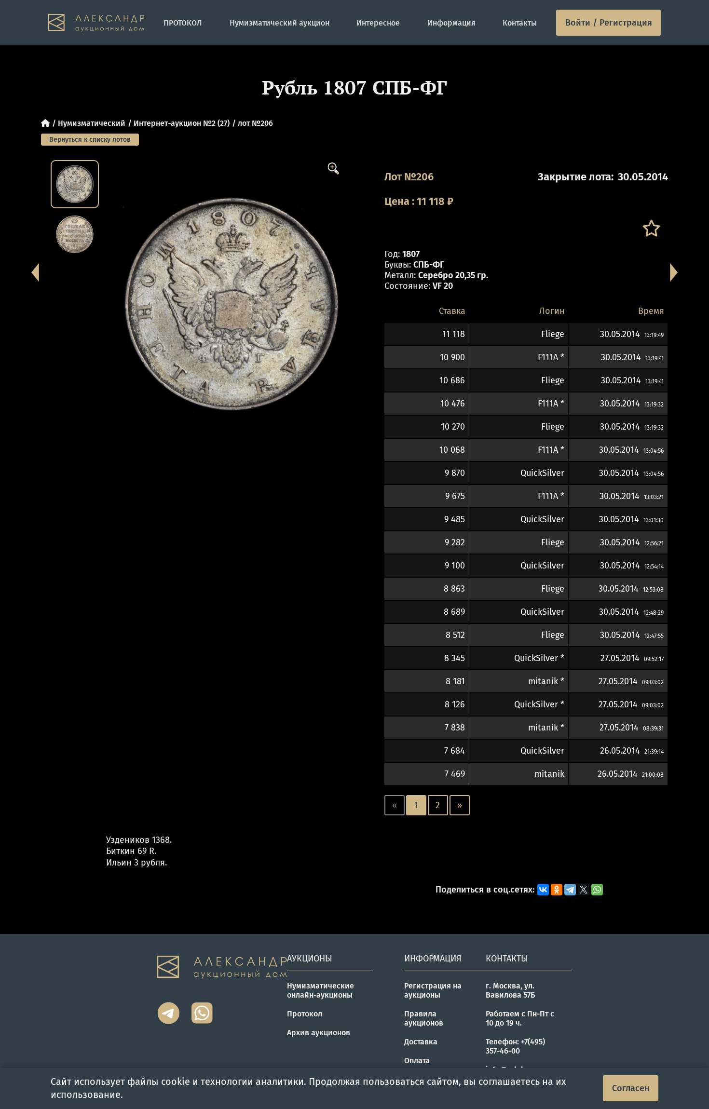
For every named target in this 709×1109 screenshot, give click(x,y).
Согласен (631, 1088)
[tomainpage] (96, 23)
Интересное (378, 22)
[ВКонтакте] (543, 889)
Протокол (304, 1013)
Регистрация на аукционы (433, 990)
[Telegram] (570, 889)
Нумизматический (91, 123)
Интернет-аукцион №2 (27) (182, 123)
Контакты (520, 22)
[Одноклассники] (556, 889)
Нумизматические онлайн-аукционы (320, 990)
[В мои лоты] (651, 228)
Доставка (420, 1041)
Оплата (417, 1060)
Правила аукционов (423, 1018)
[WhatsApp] (597, 889)
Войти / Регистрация (608, 22)
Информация (451, 22)
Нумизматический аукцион (279, 22)
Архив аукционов (318, 1032)
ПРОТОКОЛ (183, 22)
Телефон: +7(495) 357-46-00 (515, 1046)
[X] (583, 889)
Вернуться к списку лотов (90, 139)
